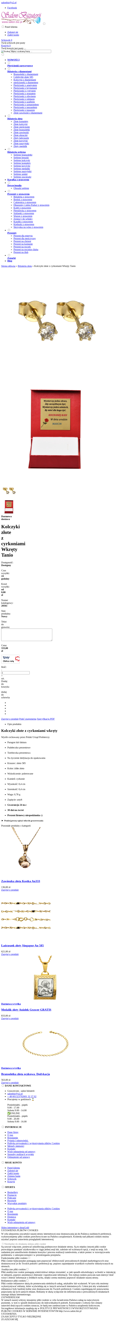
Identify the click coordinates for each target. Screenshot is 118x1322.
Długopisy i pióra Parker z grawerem (31, 205)
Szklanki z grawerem (24, 213)
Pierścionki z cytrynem (25, 90)
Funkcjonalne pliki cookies (14, 1258)
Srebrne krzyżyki (22, 166)
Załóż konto (13, 35)
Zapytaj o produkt (10, 719)
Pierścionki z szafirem (24, 102)
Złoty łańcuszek (21, 138)
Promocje (12, 1195)
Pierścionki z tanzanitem (25, 107)
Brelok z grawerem (23, 199)
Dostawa (11, 1217)
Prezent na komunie (23, 244)
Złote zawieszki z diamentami (28, 113)
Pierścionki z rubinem (24, 99)
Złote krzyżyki (21, 140)
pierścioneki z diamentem (26, 82)
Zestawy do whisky (23, 219)
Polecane (11, 1198)
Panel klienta (13, 1167)
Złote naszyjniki (21, 143)
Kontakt (11, 1149)
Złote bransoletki (22, 129)
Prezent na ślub (21, 252)
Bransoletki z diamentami (26, 74)
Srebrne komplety (22, 163)
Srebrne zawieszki (22, 177)
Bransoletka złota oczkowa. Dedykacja (25, 1074)
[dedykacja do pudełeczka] (55, 481)
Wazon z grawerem (23, 216)
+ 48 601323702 (15, 1096)
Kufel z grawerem (22, 208)
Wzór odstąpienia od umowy (21, 1151)
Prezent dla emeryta (23, 235)
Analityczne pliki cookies (13, 1269)
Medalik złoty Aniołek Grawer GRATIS (26, 1009)
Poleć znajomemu (27, 719)
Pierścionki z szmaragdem (26, 104)
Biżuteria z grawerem (24, 196)
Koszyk (11, 1181)
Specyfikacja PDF (46, 719)
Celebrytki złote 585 (23, 77)
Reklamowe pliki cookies (13, 1280)
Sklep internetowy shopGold (15, 1227)
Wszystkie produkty (17, 1203)
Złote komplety (21, 121)
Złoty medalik (20, 146)
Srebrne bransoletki (23, 155)
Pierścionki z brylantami (25, 88)
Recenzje (11, 1200)
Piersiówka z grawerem (25, 210)
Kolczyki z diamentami (25, 79)
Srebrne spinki (21, 174)
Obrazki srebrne (21, 188)
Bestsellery (12, 1192)
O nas (10, 1135)
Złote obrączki (21, 135)
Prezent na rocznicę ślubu (26, 249)
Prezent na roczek (22, 246)
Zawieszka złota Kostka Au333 (20, 881)
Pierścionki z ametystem (25, 85)
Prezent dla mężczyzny (25, 238)
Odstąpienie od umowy (18, 1157)
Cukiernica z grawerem (25, 202)
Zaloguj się (12, 32)
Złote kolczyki (21, 124)
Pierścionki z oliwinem (25, 96)
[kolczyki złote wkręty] (55, 374)
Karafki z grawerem (23, 221)
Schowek (11, 1179)
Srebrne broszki (21, 157)
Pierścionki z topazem (24, 110)
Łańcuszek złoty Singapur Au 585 (22, 945)
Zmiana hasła (13, 1176)
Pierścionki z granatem (24, 93)
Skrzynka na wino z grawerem (28, 227)
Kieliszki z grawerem (24, 224)
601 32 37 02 (30, 1096)
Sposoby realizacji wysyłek (20, 1154)
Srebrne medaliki (22, 168)
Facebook (12, 7)
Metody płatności (15, 1146)
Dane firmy (12, 1132)
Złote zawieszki (21, 132)
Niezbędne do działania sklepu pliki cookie (25, 1244)
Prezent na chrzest (22, 241)
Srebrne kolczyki (22, 160)
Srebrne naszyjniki (22, 171)
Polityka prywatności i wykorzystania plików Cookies (33, 1143)
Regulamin (12, 1137)
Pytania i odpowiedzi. (17, 1140)
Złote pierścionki (22, 127)
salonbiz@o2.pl (8, 2)
